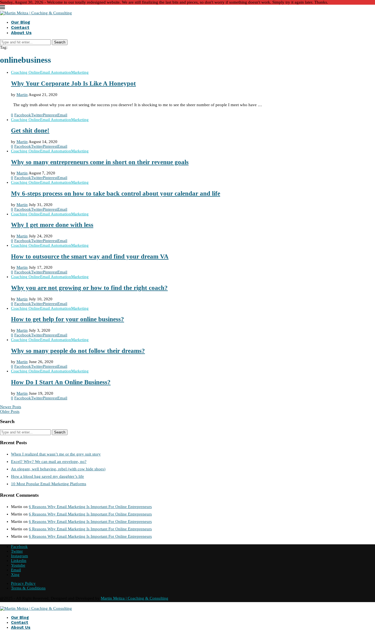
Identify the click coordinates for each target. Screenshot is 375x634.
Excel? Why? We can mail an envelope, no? (48, 461)
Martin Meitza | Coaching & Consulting (134, 598)
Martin (22, 94)
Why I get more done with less (52, 224)
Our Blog (20, 22)
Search (59, 42)
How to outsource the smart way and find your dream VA (90, 256)
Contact (20, 27)
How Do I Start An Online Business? (61, 382)
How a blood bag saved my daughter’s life (47, 476)
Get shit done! (30, 130)
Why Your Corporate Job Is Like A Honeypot (73, 83)
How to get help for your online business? (67, 319)
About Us (21, 32)
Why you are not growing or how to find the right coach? (89, 287)
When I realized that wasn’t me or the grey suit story (56, 454)
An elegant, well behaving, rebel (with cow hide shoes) (58, 469)
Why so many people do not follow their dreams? (78, 350)
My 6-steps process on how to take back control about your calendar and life (115, 193)
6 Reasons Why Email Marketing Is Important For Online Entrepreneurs (90, 506)
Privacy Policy (23, 583)
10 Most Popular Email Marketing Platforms (48, 484)
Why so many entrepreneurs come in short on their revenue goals (100, 162)
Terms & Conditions (28, 588)
